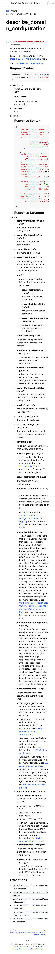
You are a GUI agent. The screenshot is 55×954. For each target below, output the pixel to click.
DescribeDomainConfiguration (25, 59)
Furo (41, 946)
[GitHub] (27, 941)
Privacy (15, 949)
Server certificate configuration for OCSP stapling (30, 518)
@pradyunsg (33, 946)
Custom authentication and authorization (31, 731)
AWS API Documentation (31, 63)
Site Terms (23, 949)
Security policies (27, 466)
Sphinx (22, 946)
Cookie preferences (35, 949)
